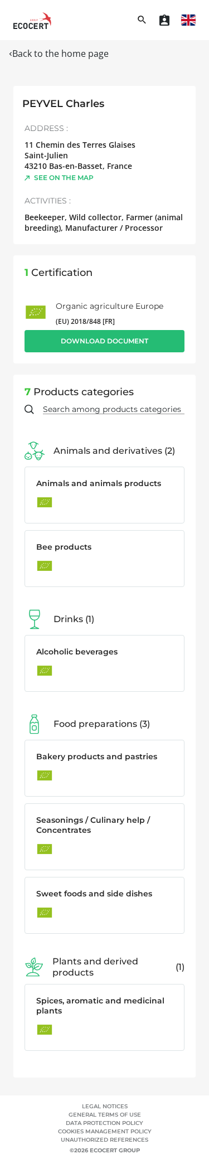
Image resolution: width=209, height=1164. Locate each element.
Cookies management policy (105, 1131)
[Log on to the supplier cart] (164, 20)
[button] (188, 20)
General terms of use (105, 1114)
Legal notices (105, 1106)
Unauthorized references (104, 1139)
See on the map (64, 177)
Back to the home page (60, 53)
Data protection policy (104, 1123)
